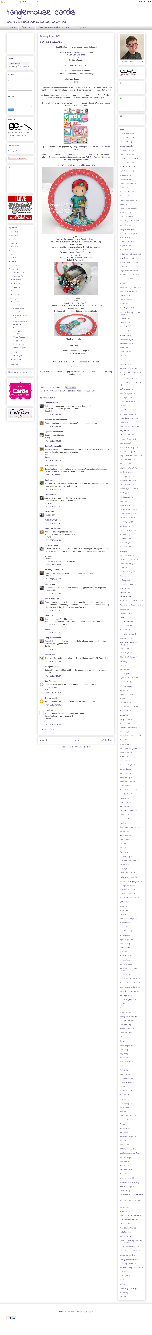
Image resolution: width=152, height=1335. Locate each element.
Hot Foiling (123, 673)
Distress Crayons (126, 893)
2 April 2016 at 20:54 (53, 565)
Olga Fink (49, 681)
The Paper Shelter (126, 518)
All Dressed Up (125, 534)
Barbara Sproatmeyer (128, 488)
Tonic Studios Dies (126, 1228)
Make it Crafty (125, 621)
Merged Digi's (124, 625)
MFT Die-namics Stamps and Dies (130, 373)
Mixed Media (124, 773)
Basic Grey (124, 1049)
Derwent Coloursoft (127, 1078)
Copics (122, 187)
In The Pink (124, 212)
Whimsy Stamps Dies (127, 1255)
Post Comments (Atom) (81, 747)
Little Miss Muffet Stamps (129, 368)
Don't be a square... (20, 347)
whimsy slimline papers (128, 426)
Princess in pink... (19, 308)
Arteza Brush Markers (127, 657)
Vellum (122, 356)
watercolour (124, 225)
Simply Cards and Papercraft (130, 601)
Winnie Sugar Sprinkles (128, 1263)
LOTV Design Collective (127, 221)
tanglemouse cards (41, 12)
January (16, 359)
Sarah (47, 480)
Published (81, 391)
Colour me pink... (18, 344)
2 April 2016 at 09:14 (53, 460)
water (122, 1296)
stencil (122, 823)
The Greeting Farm (126, 999)
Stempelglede (124, 995)
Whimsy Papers (125, 216)
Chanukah (123, 852)
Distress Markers (126, 613)
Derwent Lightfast (126, 459)
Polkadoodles (124, 960)
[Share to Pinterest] (75, 387)
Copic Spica (124, 868)
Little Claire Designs (126, 1136)
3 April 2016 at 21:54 (53, 661)
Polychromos (124, 245)
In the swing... (17, 305)
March (15, 352)
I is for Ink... (17, 312)
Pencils (122, 266)
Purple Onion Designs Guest (130, 455)
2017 (13, 265)
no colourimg (124, 1292)
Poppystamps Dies (127, 634)
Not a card (123, 331)
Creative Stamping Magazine (130, 881)
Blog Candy (124, 1053)
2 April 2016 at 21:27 (53, 579)
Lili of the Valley (125, 191)
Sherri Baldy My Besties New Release (130, 969)
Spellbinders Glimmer (127, 810)
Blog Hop (123, 430)
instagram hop (125, 719)
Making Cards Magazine (128, 401)
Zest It (122, 1271)
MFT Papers (124, 397)
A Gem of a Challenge (75, 353)
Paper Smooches (126, 781)
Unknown (49, 466)
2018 (12, 261)
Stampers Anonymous (128, 1219)
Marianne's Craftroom (54, 420)
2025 (13, 235)
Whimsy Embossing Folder (129, 1251)
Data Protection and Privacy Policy (55, 27)
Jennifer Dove (125, 472)
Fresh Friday (124, 542)
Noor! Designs (124, 1161)
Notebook (123, 1165)
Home (12, 27)
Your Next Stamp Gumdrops (130, 1267)
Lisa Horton (124, 1132)
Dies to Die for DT (127, 158)
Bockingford (124, 1057)
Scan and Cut (124, 638)
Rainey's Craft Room (53, 528)
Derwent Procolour (126, 740)
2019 (12, 258)
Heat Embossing (125, 339)
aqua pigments (125, 1275)
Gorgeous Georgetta (20, 321)
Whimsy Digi (124, 715)
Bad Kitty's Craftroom (53, 520)
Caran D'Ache (124, 279)
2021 (13, 250)
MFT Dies (123, 1145)
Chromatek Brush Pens (128, 860)
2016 (13, 269)
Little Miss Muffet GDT (128, 468)
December (17, 272)
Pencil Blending (125, 785)
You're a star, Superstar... (18, 332)
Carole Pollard (51, 599)
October (16, 279)
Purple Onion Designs (127, 270)
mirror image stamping (128, 1288)
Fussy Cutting (124, 1103)
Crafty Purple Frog (126, 731)
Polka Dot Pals (125, 794)
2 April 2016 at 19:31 (53, 506)
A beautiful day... (19, 337)
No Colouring (124, 175)
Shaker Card (90, 391)
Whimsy (122, 422)
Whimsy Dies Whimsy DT (129, 1246)
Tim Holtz (123, 1003)
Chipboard (123, 1070)
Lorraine (48, 494)
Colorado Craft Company (128, 727)
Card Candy (124, 1066)
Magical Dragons (125, 939)
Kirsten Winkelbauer (126, 1115)
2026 (13, 232)
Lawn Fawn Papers (127, 765)
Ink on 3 (122, 756)
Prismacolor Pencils (126, 343)
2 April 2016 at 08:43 (53, 414)
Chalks (122, 848)
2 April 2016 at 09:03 (53, 441)
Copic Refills (124, 410)
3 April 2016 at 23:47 (53, 676)
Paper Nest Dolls (126, 694)
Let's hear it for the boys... (20, 316)
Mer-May (123, 493)
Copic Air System (126, 393)
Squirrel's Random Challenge (129, 1215)
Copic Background (126, 171)
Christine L (49, 545)
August (16, 287)
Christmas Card (125, 150)
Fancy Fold (123, 1095)
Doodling (122, 1086)
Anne (47, 616)
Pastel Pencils (124, 956)
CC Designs (124, 580)
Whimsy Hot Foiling (126, 563)
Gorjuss (122, 910)
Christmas (123, 318)
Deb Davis (123, 196)
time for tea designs (127, 1032)
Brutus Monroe (125, 1061)
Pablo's (122, 951)
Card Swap (124, 839)
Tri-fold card (124, 1232)
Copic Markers (70, 391)
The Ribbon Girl (125, 497)
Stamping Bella (125, 162)
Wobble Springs (125, 522)
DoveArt (122, 304)
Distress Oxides (125, 167)
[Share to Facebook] (73, 387)
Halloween (123, 322)
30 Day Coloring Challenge (128, 254)
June (15, 294)
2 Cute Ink (123, 1037)
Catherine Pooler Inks (127, 262)
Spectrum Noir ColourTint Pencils (131, 1194)
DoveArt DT (124, 617)
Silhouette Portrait (126, 241)
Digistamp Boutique (127, 889)
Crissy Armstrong (126, 229)
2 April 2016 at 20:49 (53, 540)
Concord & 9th (124, 864)
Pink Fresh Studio (126, 596)
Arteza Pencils (125, 835)
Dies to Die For (125, 154)
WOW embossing (125, 484)
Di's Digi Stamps (126, 885)
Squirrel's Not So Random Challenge (129, 643)
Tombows (123, 648)
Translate (25, 66)
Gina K (122, 906)
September (17, 283)
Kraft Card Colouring (127, 233)
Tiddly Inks (123, 295)
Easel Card (123, 588)
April (15, 302)
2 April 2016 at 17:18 (53, 489)
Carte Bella (123, 843)
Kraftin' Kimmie (125, 931)
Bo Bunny (123, 661)
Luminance (123, 1140)
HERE (76, 81)
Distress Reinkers (126, 1082)
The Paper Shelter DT (128, 559)
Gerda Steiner (125, 1107)
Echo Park (123, 669)
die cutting (123, 819)
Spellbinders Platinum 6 (128, 991)
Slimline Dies (124, 351)
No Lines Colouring (126, 451)
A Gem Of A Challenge (54, 391)
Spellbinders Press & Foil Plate (130, 1201)
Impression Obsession (127, 677)
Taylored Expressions (127, 418)
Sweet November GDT (128, 555)
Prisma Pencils (125, 1174)
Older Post (107, 740)
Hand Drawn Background (128, 748)
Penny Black (124, 630)
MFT (121, 283)
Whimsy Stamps (125, 138)
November (17, 276)
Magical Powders (125, 505)
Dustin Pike (124, 250)
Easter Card (124, 501)
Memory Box (124, 769)
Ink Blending (124, 922)
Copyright (82, 27)
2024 (13, 239)
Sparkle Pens (124, 335)
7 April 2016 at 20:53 (53, 724)
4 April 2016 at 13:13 (53, 693)
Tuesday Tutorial (126, 711)
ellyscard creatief (52, 432)
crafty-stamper (51, 638)
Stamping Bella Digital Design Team (130, 313)
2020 (13, 254)
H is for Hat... (17, 324)
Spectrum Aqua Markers (128, 978)
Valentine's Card (125, 1236)
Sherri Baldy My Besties (128, 287)
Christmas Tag (125, 856)
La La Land (123, 760)
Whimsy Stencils (125, 360)
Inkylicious (123, 1111)
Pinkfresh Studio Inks (127, 790)
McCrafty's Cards (52, 570)
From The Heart (125, 1099)
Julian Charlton (124, 682)
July (14, 290)
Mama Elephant (125, 308)
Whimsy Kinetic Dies (127, 1016)
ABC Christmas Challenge (128, 274)
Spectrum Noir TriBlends (128, 987)
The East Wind (125, 1223)
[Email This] (66, 387)
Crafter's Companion (127, 877)
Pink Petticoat (125, 1169)
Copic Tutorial (124, 364)
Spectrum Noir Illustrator (128, 983)
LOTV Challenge (125, 686)
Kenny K (122, 927)
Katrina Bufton (51, 446)
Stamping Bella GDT (127, 378)
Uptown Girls (124, 1012)
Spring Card (124, 1211)
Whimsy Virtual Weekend (128, 1259)
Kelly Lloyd (49, 403)
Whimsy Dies (124, 146)
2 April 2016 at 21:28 (53, 594)
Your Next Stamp (126, 572)
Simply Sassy (125, 1190)
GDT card (123, 902)
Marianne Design (125, 943)
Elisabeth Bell (124, 744)
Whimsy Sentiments (127, 183)
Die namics (124, 464)
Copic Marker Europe (127, 291)
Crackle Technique (126, 873)
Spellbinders (124, 702)
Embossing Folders (126, 480)
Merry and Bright (73, 159)
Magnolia (122, 690)
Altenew (122, 1041)
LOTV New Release (126, 414)
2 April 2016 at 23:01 (53, 633)
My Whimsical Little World (128, 1153)
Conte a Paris (125, 1074)
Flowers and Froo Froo (128, 897)
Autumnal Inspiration (127, 576)
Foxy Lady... (17, 328)
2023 (13, 243)
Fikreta (47, 511)
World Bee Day (125, 1024)
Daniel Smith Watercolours (129, 736)
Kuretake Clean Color (127, 1120)
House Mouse (124, 752)
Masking (122, 551)
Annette (48, 655)
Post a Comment (48, 729)
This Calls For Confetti (127, 707)
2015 (13, 364)
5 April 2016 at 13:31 (53, 705)
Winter (122, 567)
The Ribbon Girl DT (126, 530)
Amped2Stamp (125, 258)
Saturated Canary (126, 806)
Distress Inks (124, 299)
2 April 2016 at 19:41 (53, 523)
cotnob (48, 710)
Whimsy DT (124, 142)
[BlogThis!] (69, 387)
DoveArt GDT (124, 1091)
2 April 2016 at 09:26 (53, 475)
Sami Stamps (125, 964)
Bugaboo (123, 609)
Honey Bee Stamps (127, 918)
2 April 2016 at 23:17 (53, 649)
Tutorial (122, 1008)
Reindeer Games (125, 1178)
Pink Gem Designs (87, 73)
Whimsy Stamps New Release (130, 383)
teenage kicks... (18, 340)
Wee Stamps (124, 652)
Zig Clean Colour (125, 1028)
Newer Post (45, 740)
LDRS (122, 1124)
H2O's (122, 914)
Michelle (48, 584)
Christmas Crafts (125, 538)
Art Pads (123, 831)
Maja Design (124, 547)
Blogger (89, 1312)
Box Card (123, 665)
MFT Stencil (124, 935)
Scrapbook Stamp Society (129, 1182)
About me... (27, 27)
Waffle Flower (124, 814)
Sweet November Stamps (129, 513)
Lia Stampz (124, 1128)
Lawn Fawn (124, 237)
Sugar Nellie (124, 443)
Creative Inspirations (127, 200)
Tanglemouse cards (13, 145)
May (15, 298)
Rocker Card (124, 802)
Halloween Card (125, 434)
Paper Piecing (125, 777)
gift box (122, 1284)
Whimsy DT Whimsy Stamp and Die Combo (131, 1241)
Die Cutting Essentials (127, 584)
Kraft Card (123, 326)
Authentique (124, 723)
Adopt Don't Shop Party (128, 827)
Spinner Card (124, 1207)
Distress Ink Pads (126, 179)
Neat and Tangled (126, 1157)
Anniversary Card (126, 1045)
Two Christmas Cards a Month (130, 605)
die (121, 1280)
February (16, 356)
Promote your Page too (14, 151)
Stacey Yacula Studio (127, 509)
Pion (121, 698)
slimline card (124, 204)
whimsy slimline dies (127, 208)
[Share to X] (71, 387)
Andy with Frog (79, 146)
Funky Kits (123, 592)
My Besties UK (125, 389)
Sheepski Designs (126, 1186)
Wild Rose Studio (126, 1020)
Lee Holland (123, 526)
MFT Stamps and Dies (128, 1149)
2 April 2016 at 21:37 (53, 611)
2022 (13, 246)
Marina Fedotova (125, 947)
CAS (121, 405)
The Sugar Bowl (125, 476)
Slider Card (123, 974)
